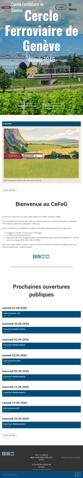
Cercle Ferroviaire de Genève (27, 7)
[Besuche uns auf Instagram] (39, 257)
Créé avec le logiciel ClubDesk (41, 469)
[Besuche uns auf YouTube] (43, 257)
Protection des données (71, 457)
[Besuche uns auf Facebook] (35, 257)
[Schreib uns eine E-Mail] (47, 257)
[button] (41, 314)
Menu (73, 9)
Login (61, 7)
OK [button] (78, 474)
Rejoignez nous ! (28, 105)
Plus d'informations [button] (10, 475)
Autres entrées (9, 190)
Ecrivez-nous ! (53, 105)
